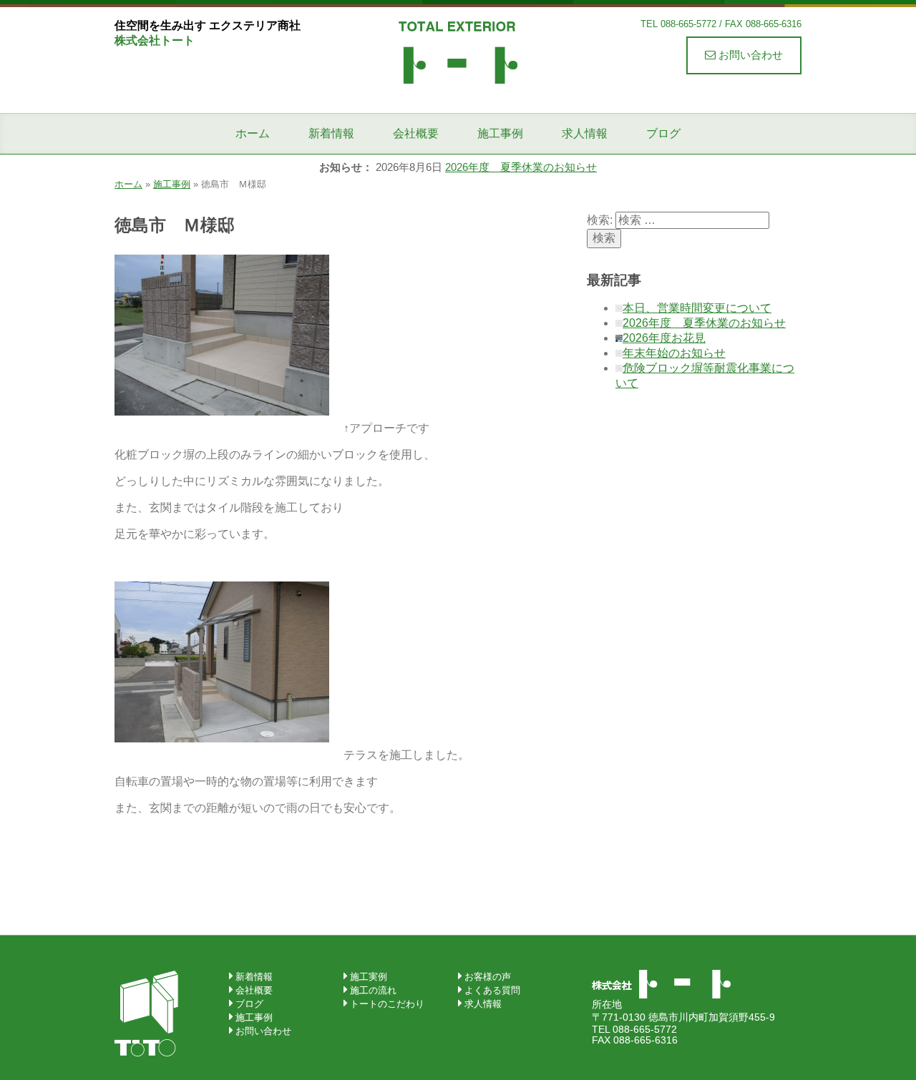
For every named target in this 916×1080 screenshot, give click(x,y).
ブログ (663, 133)
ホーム (252, 133)
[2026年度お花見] (619, 338)
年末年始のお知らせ (674, 353)
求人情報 (585, 133)
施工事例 (500, 133)
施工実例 (368, 976)
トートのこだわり (387, 1003)
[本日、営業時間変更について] (619, 308)
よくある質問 (492, 990)
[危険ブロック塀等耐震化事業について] (619, 368)
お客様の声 (487, 976)
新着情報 (331, 133)
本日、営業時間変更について (697, 308)
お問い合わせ (749, 55)
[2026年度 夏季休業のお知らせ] (619, 323)
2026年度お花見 (664, 338)
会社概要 (416, 133)
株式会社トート (458, 51)
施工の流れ (373, 990)
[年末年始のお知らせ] (619, 353)
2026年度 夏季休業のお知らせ (521, 167)
